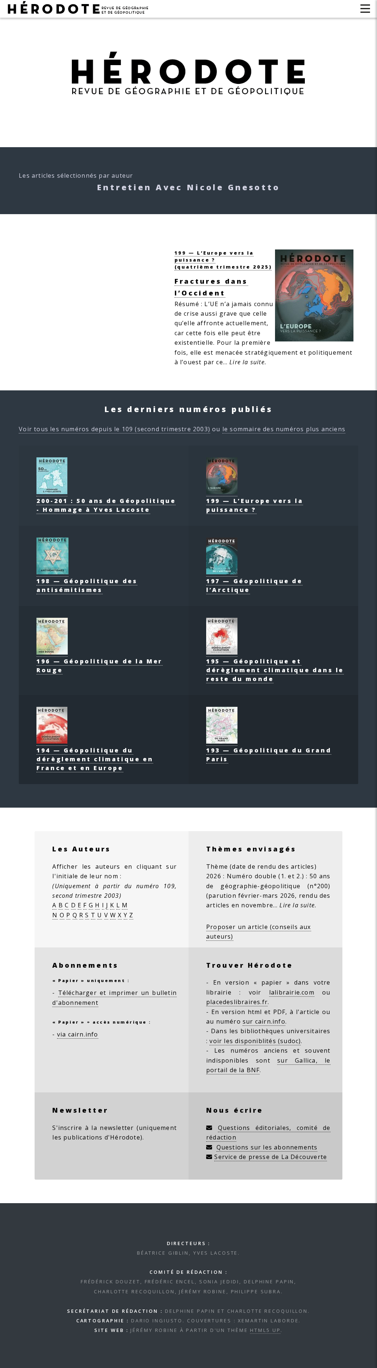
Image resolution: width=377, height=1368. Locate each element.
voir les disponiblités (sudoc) (255, 1041)
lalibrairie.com (291, 992)
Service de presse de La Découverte (270, 1157)
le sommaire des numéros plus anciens (283, 429)
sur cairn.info (264, 1021)
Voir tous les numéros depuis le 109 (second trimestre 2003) (114, 429)
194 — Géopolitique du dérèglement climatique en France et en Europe (94, 759)
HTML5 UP (265, 1330)
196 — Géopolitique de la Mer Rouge (99, 665)
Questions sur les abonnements (267, 1147)
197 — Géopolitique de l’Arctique (254, 585)
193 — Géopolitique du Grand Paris (268, 754)
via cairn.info (77, 1034)
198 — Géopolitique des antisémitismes (86, 585)
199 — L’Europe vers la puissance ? (254, 505)
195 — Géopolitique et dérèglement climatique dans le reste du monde (275, 670)
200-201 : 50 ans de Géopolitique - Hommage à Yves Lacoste (106, 505)
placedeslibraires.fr (237, 1002)
